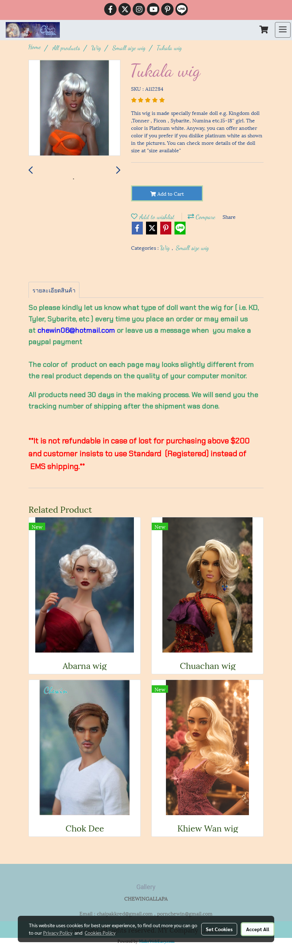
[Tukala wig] (74, 108)
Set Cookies (219, 929)
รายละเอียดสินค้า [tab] (53, 289)
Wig (166, 248)
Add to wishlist (155, 217)
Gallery (146, 887)
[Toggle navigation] (283, 30)
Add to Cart (170, 193)
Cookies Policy (100, 932)
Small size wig (192, 248)
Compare (204, 217)
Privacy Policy (57, 932)
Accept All (257, 929)
